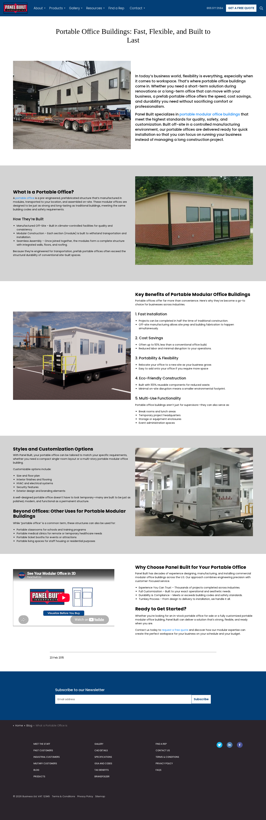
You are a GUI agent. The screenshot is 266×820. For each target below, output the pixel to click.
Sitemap (100, 796)
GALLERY (98, 743)
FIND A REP (161, 743)
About (38, 8)
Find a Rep (116, 8)
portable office (24, 198)
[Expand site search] (261, 8)
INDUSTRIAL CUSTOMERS (46, 756)
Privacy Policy (85, 796)
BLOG (36, 769)
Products (56, 8)
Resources (94, 8)
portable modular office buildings (210, 114)
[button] (72, 105)
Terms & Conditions (63, 796)
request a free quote (175, 630)
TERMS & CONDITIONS (167, 756)
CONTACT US (163, 750)
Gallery (74, 8)
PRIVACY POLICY (164, 763)
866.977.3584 (215, 8)
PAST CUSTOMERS (43, 750)
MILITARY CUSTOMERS (45, 763)
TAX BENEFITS (101, 769)
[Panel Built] (15, 8)
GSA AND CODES (103, 763)
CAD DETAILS (101, 750)
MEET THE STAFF (41, 743)
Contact (136, 8)
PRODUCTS (39, 776)
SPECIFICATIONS (103, 756)
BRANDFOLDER (101, 776)
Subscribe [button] (201, 699)
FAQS (158, 769)
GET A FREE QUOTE (241, 8)
